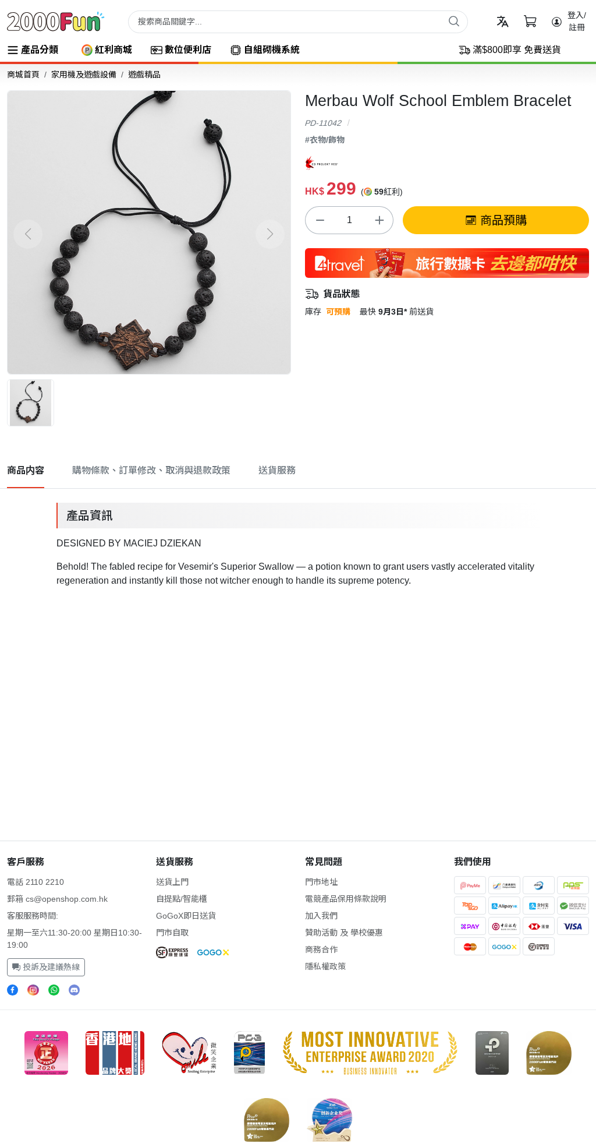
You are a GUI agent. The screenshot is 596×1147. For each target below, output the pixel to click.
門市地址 (321, 882)
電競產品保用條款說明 (345, 899)
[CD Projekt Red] (322, 162)
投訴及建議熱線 (50, 967)
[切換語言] (502, 21)
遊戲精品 (144, 74)
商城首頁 (23, 74)
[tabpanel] (298, 543)
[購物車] (530, 21)
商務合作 (321, 949)
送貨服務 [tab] (277, 470)
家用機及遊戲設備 (83, 74)
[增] (378, 220)
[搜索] (454, 21)
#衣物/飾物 (325, 139)
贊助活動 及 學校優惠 (344, 932)
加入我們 (321, 915)
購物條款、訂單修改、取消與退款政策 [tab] (151, 470)
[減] (319, 220)
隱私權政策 (325, 966)
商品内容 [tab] (25, 470)
